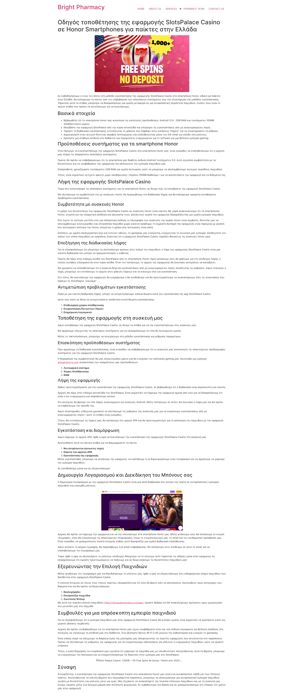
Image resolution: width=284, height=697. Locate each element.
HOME (141, 8)
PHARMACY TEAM (194, 8)
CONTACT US (216, 8)
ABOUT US (155, 8)
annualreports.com (68, 362)
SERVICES (171, 8)
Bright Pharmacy (81, 7)
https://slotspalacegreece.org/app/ (123, 602)
